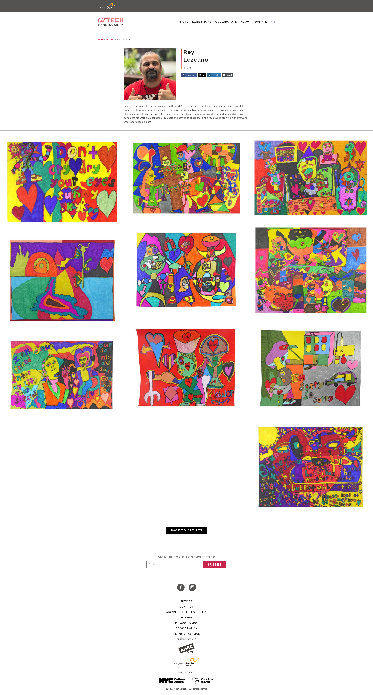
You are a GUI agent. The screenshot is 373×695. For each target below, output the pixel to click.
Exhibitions (202, 21)
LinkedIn (215, 75)
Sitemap (186, 617)
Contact (186, 606)
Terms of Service (186, 633)
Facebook (190, 75)
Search (273, 22)
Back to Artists (187, 530)
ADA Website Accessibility (186, 612)
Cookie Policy (187, 628)
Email (229, 75)
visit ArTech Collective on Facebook (180, 587)
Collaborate (226, 21)
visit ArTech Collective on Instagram (192, 587)
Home (100, 39)
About (246, 21)
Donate (261, 21)
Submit (215, 564)
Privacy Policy (186, 622)
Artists (182, 21)
